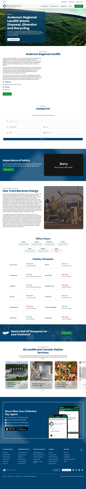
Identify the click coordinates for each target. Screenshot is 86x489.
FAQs (65, 461)
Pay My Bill (5, 452)
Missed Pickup (6, 459)
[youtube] (79, 470)
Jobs (70, 6)
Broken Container (6, 457)
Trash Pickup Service (22, 452)
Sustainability (67, 457)
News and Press (52, 463)
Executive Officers (53, 454)
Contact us (7, 94)
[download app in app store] (10, 428)
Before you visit (8, 169)
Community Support (53, 461)
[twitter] (82, 470)
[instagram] (76, 470)
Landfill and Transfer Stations (37, 462)
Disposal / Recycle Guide (69, 459)
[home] (12, 6)
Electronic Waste (21, 463)
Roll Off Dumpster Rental (38, 454)
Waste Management (37, 452)
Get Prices (79, 6)
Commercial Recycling (38, 457)
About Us (51, 452)
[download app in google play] (22, 428)
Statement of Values (53, 457)
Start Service (56, 470)
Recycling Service (22, 454)
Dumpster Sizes (36, 459)
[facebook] (73, 470)
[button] (45, 6)
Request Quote (66, 470)
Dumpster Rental (21, 459)
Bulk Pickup (20, 457)
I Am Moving (5, 461)
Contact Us (5, 463)
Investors (66, 452)
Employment (66, 454)
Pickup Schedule (6, 454)
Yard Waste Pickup (22, 461)
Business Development (54, 459)
